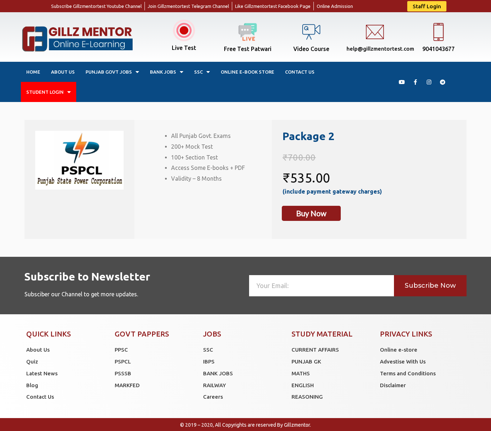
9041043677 (438, 49)
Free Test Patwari (247, 49)
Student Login (45, 91)
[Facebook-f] (415, 82)
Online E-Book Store (247, 71)
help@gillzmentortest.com (380, 49)
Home (33, 71)
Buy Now (311, 213)
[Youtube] (401, 82)
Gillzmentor (297, 425)
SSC (198, 71)
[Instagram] (428, 82)
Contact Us (300, 71)
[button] (426, 6)
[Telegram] (442, 82)
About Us (63, 71)
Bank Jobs (163, 71)
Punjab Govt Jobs (109, 71)
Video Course (311, 49)
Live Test (184, 48)
